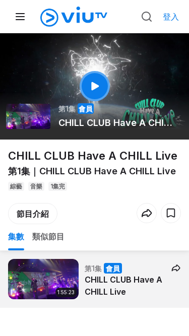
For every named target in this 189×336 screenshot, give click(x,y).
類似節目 (48, 236)
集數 (16, 236)
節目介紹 (33, 214)
